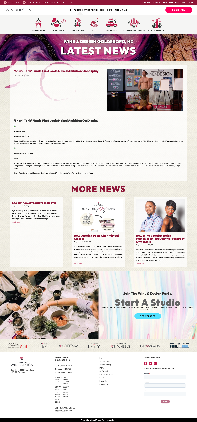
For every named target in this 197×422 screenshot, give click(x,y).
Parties (102, 358)
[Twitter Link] (150, 363)
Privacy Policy (101, 420)
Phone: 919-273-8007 (64, 372)
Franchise (168, 2)
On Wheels (103, 371)
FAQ (177, 2)
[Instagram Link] (155, 363)
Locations (103, 378)
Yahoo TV (17, 136)
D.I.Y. (101, 368)
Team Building (105, 364)
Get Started (148, 316)
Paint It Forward (106, 374)
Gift (109, 10)
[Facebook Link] (145, 363)
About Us (121, 10)
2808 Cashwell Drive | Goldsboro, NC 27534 (49, 3)
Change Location (152, 2)
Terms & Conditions (88, 420)
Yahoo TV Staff (19, 131)
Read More (16, 222)
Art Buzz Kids (104, 361)
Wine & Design (148, 141)
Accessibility (111, 420)
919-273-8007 (14, 3)
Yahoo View (88, 173)
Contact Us (187, 2)
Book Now (178, 10)
